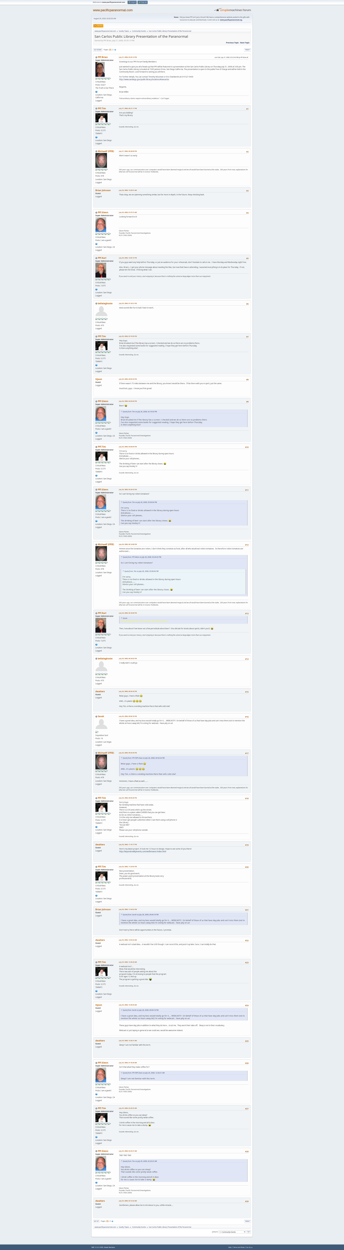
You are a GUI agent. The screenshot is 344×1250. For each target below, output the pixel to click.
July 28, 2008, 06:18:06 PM (128, 613)
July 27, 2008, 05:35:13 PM (128, 57)
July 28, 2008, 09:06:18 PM (128, 716)
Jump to (215, 1232)
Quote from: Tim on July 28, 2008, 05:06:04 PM (140, 502)
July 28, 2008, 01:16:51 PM (128, 303)
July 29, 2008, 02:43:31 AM (128, 1151)
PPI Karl (102, 257)
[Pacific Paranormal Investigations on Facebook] (96, 91)
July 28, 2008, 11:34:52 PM (128, 909)
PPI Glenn (103, 212)
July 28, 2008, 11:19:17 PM (128, 844)
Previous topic (232, 42)
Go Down (97, 50)
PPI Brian (103, 57)
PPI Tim (102, 108)
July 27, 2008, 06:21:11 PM (128, 108)
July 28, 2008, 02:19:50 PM (128, 336)
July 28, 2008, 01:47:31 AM (128, 212)
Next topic (245, 42)
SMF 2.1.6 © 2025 (97, 1247)
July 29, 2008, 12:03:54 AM (128, 940)
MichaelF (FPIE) (106, 151)
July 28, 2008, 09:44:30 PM (128, 753)
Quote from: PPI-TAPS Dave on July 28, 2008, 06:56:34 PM (143, 758)
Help (230, 1247)
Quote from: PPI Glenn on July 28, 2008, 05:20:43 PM (142, 557)
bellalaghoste (105, 303)
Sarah (101, 716)
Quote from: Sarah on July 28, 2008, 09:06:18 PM (140, 914)
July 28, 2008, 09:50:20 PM (128, 798)
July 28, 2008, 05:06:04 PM (128, 447)
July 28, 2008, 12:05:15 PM (128, 258)
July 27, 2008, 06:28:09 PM (128, 151)
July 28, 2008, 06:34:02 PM (128, 658)
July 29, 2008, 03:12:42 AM (128, 1201)
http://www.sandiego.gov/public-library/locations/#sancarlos (144, 79)
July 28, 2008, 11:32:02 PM (128, 867)
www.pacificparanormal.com (113, 10)
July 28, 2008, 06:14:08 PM (128, 544)
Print (247, 50)
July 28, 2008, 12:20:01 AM (128, 190)
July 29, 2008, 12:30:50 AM (128, 1005)
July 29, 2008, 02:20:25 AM (128, 1108)
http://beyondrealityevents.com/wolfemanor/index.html (142, 851)
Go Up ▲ (249, 1247)
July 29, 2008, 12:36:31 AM (128, 1041)
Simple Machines (109, 1247)
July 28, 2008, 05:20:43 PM (128, 489)
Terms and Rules (239, 1247)
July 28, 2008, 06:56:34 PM (128, 691)
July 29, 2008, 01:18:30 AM (128, 1063)
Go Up (96, 1221)
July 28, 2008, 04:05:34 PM (128, 379)
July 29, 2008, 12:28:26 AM (128, 962)
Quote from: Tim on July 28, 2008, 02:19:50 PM (140, 411)
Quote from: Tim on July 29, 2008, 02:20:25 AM (140, 1161)
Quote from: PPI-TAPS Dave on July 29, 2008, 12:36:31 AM (143, 1073)
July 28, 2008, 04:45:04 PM (128, 401)
